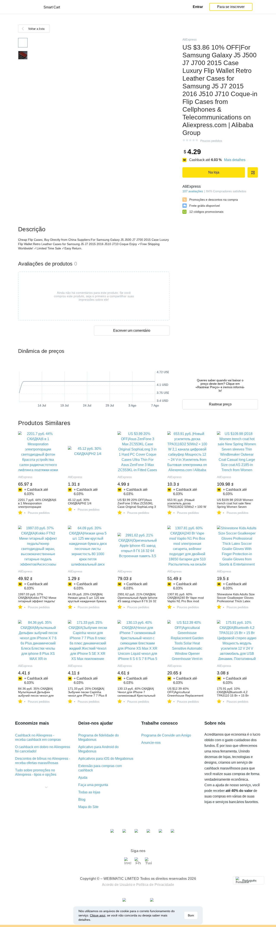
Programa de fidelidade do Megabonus (98, 737)
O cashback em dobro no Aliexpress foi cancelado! (42, 749)
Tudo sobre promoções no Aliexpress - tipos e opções (35, 772)
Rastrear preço (220, 404)
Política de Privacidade (155, 884)
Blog (81, 799)
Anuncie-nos (151, 742)
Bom (191, 915)
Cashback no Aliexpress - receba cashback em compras (38, 737)
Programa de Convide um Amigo (166, 735)
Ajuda (82, 777)
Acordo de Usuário (117, 884)
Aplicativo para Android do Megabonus (98, 749)
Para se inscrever (231, 7)
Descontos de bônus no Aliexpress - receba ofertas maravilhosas (42, 761)
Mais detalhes (234, 160)
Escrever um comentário (131, 330)
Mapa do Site (88, 807)
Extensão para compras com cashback (100, 768)
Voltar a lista (36, 28)
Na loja (213, 172)
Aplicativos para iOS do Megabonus (105, 758)
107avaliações (192, 191)
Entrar (198, 7)
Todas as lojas (89, 792)
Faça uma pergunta (93, 785)
